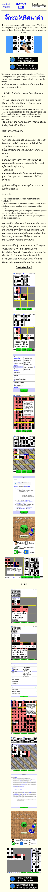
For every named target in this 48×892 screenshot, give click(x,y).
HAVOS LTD (21, 5)
